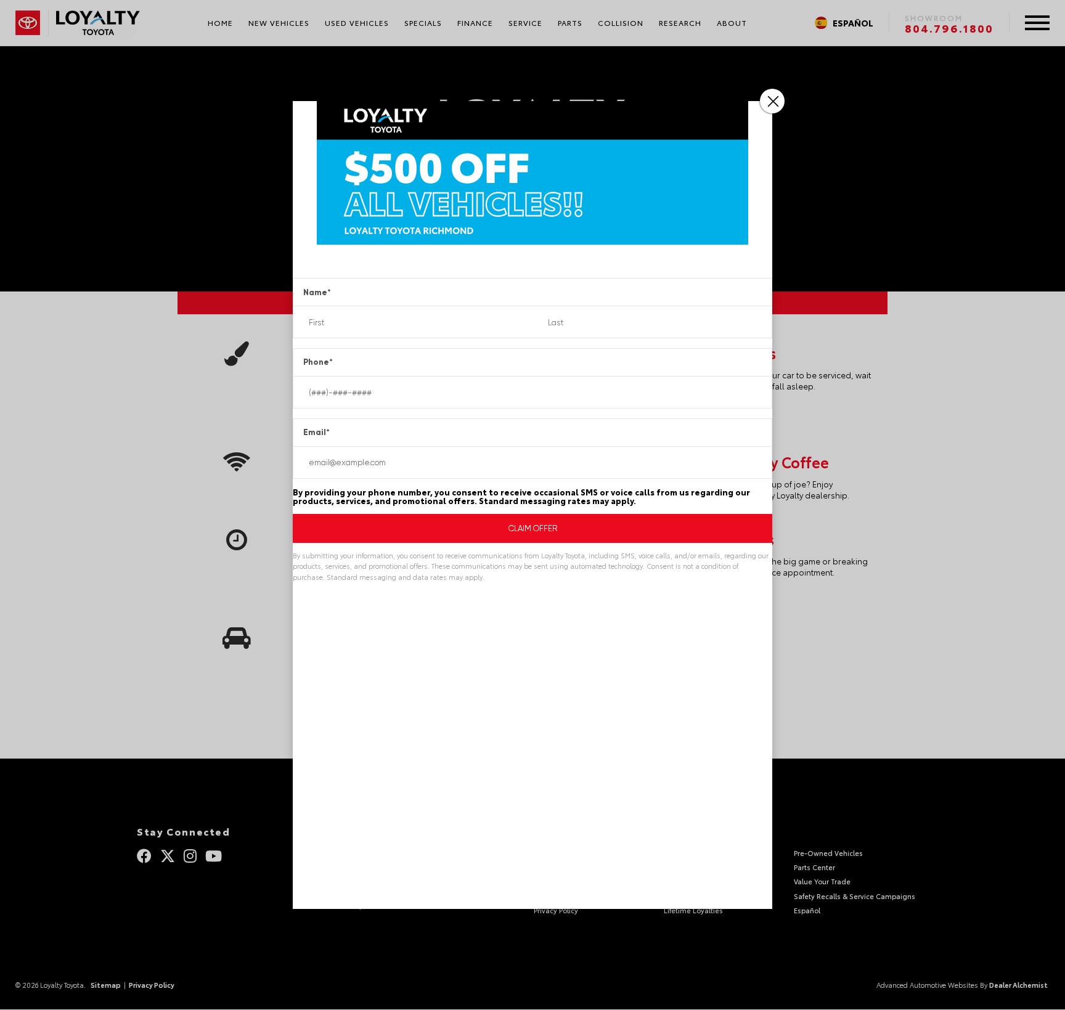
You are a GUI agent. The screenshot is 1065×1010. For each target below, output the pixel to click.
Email (316, 432)
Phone (318, 362)
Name (317, 292)
